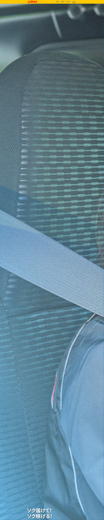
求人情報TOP (57, 2)
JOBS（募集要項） (74, 2)
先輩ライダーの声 (68, 2)
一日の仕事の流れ (62, 2)
